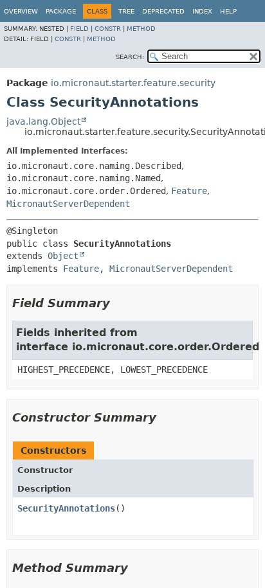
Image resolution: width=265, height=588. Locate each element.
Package (61, 11)
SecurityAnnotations (66, 508)
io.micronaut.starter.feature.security (133, 83)
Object (63, 256)
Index (202, 11)
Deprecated (163, 11)
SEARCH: (130, 56)
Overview (21, 11)
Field (79, 28)
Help (228, 11)
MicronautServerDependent (68, 204)
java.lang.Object (43, 121)
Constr (108, 28)
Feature (189, 191)
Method (141, 28)
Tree (126, 11)
